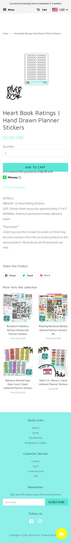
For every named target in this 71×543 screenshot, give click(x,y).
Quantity (8, 146)
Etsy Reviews (35, 437)
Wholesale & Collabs (35, 442)
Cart (44, 9)
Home (6, 33)
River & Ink (34, 535)
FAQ (36, 476)
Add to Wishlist (15, 187)
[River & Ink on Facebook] (31, 522)
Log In (35, 466)
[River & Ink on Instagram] (40, 522)
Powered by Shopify (51, 535)
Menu (10, 9)
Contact (35, 461)
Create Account (36, 471)
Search (35, 427)
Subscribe (56, 502)
